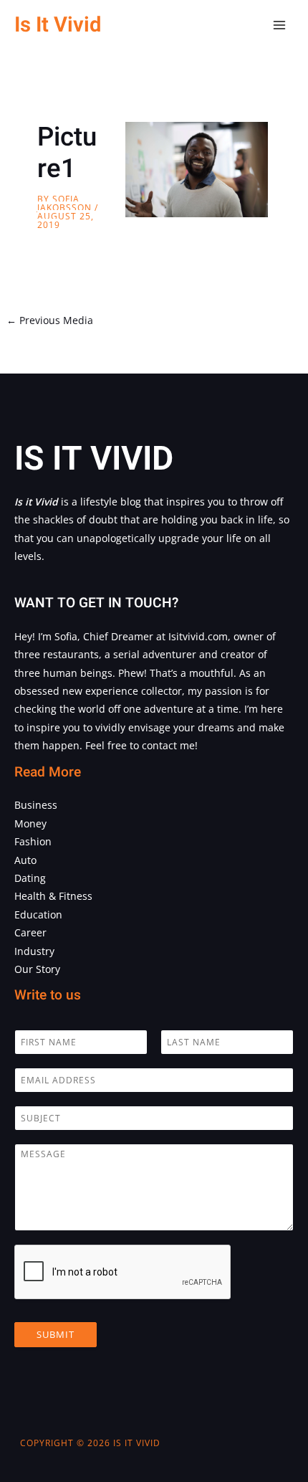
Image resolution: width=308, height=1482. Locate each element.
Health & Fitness (53, 896)
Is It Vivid (57, 24)
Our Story (37, 969)
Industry (34, 951)
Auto (25, 860)
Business (35, 805)
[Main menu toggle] (279, 25)
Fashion (33, 841)
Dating (30, 878)
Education (38, 914)
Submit (55, 1334)
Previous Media (49, 320)
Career (30, 932)
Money (30, 823)
